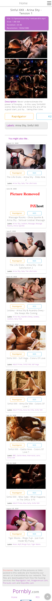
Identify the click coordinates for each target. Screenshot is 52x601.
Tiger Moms (36, 544)
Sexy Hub (18, 319)
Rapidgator (19, 116)
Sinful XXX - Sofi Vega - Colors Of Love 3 (26, 359)
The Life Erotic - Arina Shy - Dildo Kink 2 (26, 178)
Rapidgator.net (23, 580)
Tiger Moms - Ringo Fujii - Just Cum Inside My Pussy (26, 539)
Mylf (19, 544)
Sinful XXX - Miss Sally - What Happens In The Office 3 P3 (26, 498)
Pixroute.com (9, 583)
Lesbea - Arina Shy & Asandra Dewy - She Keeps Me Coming (26, 312)
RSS (38, 597)
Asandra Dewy (27, 317)
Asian (15, 544)
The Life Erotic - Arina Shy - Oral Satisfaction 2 (26, 266)
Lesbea (36, 317)
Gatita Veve (21, 455)
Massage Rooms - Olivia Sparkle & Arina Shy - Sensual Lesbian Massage (26, 219)
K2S (34, 173)
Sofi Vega (35, 364)
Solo (23, 183)
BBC (14, 455)
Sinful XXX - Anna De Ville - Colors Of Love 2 (26, 405)
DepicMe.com (27, 583)
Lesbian (24, 224)
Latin (38, 455)
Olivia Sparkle (19, 226)
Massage (31, 224)
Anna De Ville (28, 410)
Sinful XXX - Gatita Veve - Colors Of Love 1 (26, 450)
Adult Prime (17, 364)
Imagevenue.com (39, 580)
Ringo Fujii (26, 544)
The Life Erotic (31, 183)
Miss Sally (27, 503)
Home (14, 597)
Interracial (31, 455)
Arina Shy (20, 125)
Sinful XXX (33, 125)
